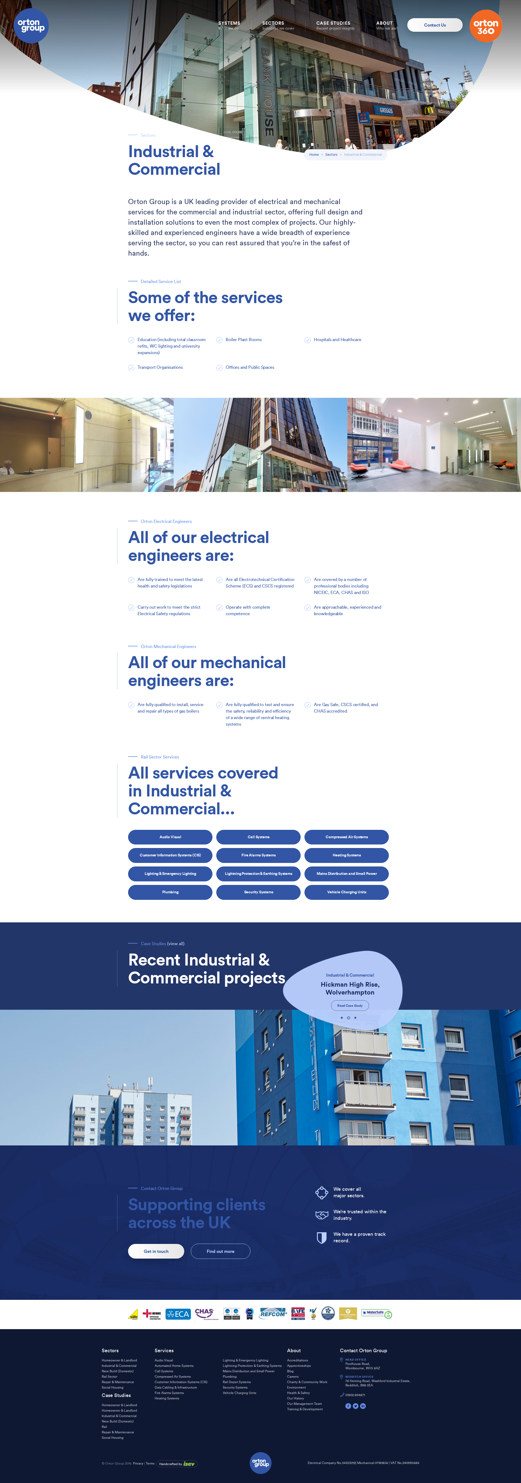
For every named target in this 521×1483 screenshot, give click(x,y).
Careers (292, 1377)
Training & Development (305, 1409)
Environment (296, 1387)
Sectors (278, 25)
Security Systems (258, 892)
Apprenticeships (299, 1366)
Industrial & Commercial (119, 1366)
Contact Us (435, 25)
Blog (290, 1371)
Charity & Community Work (307, 1382)
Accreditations (297, 1360)
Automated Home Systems (174, 1366)
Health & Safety (298, 1393)
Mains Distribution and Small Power (347, 873)
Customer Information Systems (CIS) (170, 855)
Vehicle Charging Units (346, 892)
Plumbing (170, 892)
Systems (229, 25)
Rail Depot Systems (237, 1382)
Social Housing (112, 1387)
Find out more (220, 1251)
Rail (104, 1427)
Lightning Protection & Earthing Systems (258, 873)
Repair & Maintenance (118, 1382)
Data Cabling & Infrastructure (176, 1387)
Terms (150, 1463)
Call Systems (259, 836)
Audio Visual (170, 836)
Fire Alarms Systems (258, 855)
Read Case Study (350, 1006)
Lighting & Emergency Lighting (170, 873)
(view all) (176, 943)
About (386, 25)
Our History (295, 1398)
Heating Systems (347, 855)
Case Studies (335, 25)
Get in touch (156, 1251)
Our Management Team (304, 1404)
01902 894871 (355, 1395)
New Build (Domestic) (118, 1371)
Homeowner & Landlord (119, 1360)
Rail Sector (109, 1377)
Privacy (138, 1463)
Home (314, 155)
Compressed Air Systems (347, 836)
